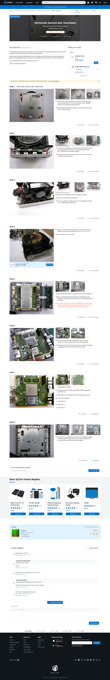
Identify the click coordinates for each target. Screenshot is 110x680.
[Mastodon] (91, 660)
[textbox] (55, 616)
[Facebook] (79, 660)
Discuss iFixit (13, 644)
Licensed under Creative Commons (59, 677)
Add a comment (93, 131)
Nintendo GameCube (56, 10)
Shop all (12, 482)
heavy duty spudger (84, 231)
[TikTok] (76, 660)
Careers (11, 647)
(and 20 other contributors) (61, 26)
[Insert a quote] (23, 610)
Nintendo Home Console (43, 10)
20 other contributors (93, 527)
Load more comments (56, 602)
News (25, 642)
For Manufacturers (28, 652)
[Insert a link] (20, 610)
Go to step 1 (25, 47)
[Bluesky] (94, 660)
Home (11, 10)
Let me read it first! (78, 645)
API (10, 652)
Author (14, 527)
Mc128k (17, 574)
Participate (26, 644)
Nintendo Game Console (29, 10)
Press (25, 640)
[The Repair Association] (99, 660)
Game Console (17, 10)
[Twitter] (82, 660)
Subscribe (96, 643)
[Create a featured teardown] (91, 534)
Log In (105, 2)
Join (100, 2)
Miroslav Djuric (19, 555)
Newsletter (12, 649)
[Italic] (15, 610)
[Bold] (12, 610)
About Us (12, 640)
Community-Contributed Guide (56, 32)
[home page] (8, 2)
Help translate (13, 660)
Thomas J (51, 26)
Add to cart (18, 514)
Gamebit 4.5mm (80, 56)
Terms (39, 644)
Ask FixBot (81, 125)
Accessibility (41, 640)
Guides (77, 10)
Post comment (94, 623)
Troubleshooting (85, 10)
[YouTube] (88, 660)
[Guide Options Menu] (98, 11)
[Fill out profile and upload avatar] (94, 534)
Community (29, 2)
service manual (55, 81)
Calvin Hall (18, 595)
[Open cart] (96, 2)
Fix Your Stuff (19, 2)
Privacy (39, 642)
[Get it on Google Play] (58, 645)
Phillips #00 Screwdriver (82, 67)
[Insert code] (18, 610)
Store (37, 2)
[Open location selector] (92, 2)
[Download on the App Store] (58, 641)
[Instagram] (85, 660)
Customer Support (14, 642)
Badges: (95, 530)
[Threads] (97, 660)
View (96, 63)
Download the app (57, 637)
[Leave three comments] (97, 534)
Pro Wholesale (27, 647)
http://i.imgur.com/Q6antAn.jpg (23, 593)
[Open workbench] (88, 2)
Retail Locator (27, 649)
